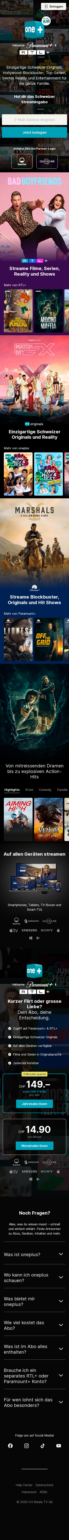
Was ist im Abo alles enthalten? (25, 1349)
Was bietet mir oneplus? (19, 1301)
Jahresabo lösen (34, 1104)
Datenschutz (44, 1485)
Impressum (29, 1492)
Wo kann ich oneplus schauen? (26, 1277)
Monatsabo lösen (34, 1146)
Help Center (24, 1485)
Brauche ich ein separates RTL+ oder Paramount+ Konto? (26, 1375)
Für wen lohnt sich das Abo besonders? (28, 1402)
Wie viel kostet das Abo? (24, 1325)
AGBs (43, 1492)
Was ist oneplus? (22, 1254)
